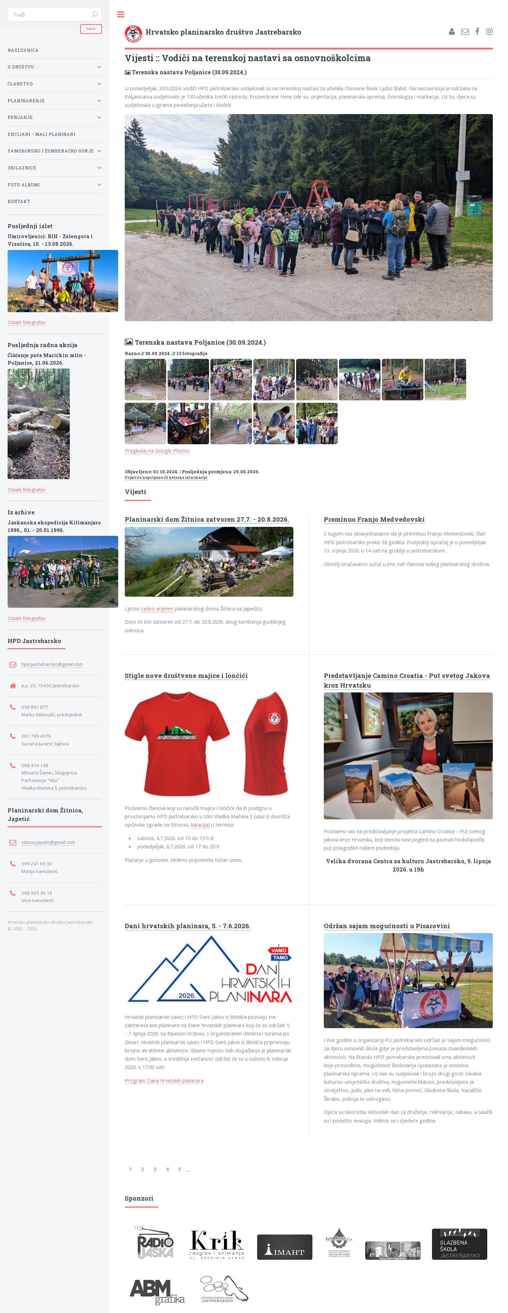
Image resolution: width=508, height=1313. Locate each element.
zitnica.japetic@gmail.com (48, 842)
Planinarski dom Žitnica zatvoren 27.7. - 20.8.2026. (207, 519)
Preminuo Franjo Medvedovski (374, 519)
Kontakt (19, 201)
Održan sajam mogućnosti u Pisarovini (387, 926)
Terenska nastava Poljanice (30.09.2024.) (189, 72)
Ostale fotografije (26, 322)
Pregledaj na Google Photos (157, 450)
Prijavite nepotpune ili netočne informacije (166, 477)
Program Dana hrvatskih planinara (164, 1080)
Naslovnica (23, 50)
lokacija (199, 824)
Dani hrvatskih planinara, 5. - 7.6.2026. (188, 926)
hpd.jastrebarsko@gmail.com (52, 664)
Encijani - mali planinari (41, 134)
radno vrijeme (157, 608)
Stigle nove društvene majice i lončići (186, 675)
